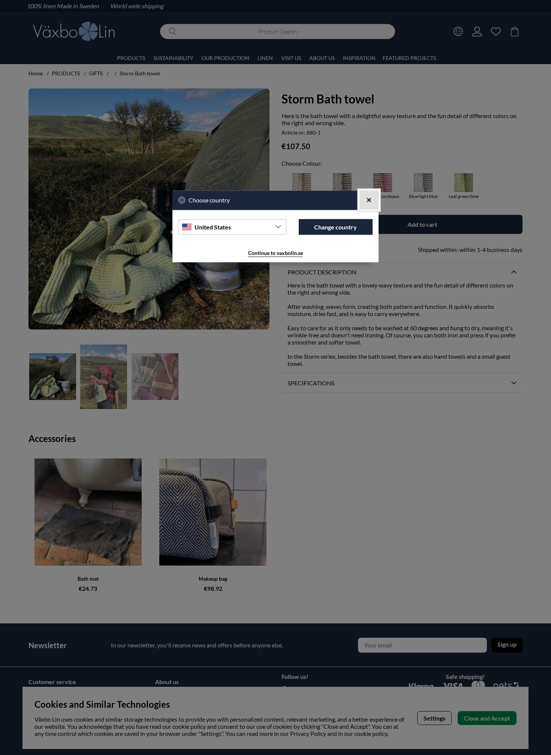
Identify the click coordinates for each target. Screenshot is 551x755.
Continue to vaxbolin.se (275, 253)
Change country (335, 227)
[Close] (369, 200)
